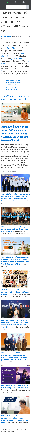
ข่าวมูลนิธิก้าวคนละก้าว (10, 85)
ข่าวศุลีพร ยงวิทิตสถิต (10, 87)
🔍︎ (27, 7)
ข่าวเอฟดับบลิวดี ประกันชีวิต (12, 80)
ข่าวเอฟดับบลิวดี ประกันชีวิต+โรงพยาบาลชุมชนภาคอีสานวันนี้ (15, 98)
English (23, 2)
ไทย (16, 2)
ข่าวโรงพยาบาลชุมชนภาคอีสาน (13, 83)
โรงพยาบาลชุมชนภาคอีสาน (15, 62)
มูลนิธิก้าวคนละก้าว (17, 58)
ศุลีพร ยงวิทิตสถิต (12, 48)
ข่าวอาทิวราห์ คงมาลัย (10, 89)
